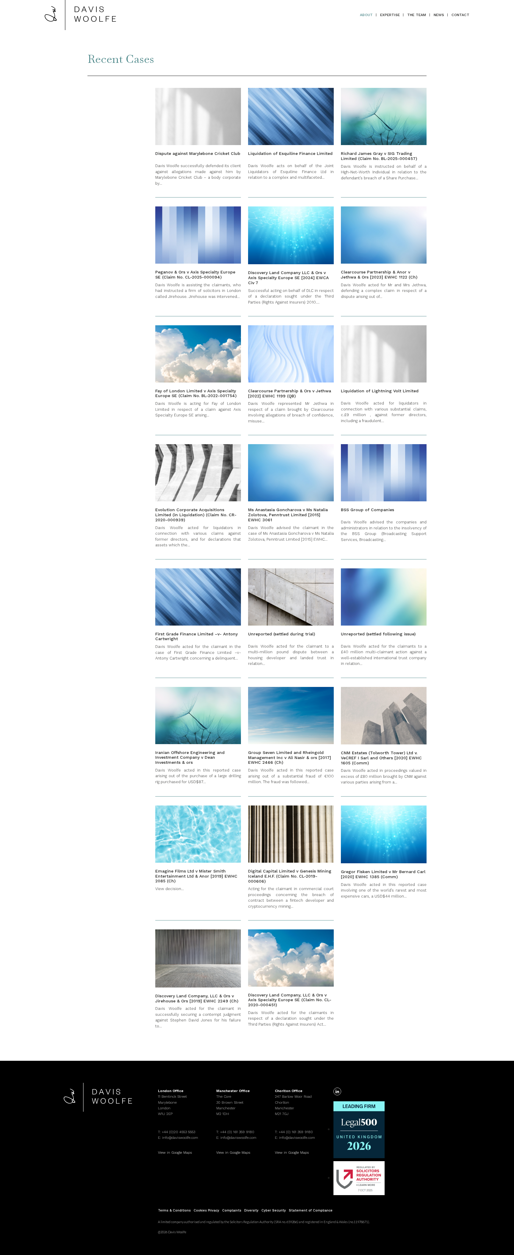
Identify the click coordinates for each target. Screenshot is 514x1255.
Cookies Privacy (206, 1210)
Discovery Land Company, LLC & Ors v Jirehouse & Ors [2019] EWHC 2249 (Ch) (196, 998)
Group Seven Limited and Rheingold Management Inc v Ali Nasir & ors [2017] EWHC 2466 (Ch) (289, 757)
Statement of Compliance (311, 1210)
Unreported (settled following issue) (378, 634)
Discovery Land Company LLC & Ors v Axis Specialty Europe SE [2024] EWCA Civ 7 (288, 277)
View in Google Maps (175, 1152)
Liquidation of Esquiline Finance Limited (290, 153)
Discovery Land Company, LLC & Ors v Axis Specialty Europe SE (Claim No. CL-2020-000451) (289, 1000)
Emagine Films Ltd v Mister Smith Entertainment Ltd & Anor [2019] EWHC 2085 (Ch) (196, 876)
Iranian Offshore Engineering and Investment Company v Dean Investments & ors (190, 757)
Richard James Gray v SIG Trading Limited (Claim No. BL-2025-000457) (379, 156)
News (439, 15)
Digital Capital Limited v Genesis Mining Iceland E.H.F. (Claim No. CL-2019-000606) (289, 876)
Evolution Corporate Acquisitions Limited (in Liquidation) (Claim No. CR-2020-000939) (195, 514)
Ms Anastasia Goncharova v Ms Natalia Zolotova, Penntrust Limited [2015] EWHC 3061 (288, 514)
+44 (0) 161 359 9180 (237, 1132)
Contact (460, 15)
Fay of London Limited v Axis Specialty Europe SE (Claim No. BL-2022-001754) (195, 393)
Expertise (390, 15)
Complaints (231, 1210)
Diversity (251, 1210)
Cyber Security (273, 1210)
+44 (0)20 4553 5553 (178, 1132)
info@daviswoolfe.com (180, 1138)
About (366, 15)
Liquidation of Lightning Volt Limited (380, 390)
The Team (416, 15)
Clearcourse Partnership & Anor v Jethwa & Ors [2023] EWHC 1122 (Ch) (379, 274)
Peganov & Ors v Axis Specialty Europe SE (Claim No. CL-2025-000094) (195, 274)
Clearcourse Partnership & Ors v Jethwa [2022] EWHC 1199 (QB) (289, 393)
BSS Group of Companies (367, 509)
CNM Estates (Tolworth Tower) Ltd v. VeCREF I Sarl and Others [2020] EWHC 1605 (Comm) (381, 757)
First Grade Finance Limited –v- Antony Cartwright (196, 636)
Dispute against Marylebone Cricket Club (197, 153)
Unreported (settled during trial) (281, 634)
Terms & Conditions (174, 1210)
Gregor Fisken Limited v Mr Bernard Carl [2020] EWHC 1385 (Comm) (383, 874)
